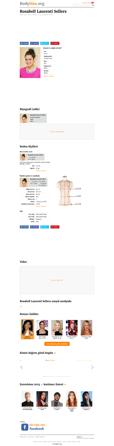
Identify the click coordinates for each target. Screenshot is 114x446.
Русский (40, 441)
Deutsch (54, 441)
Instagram (91, 438)
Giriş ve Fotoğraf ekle (57, 131)
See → (22, 306)
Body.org (32, 3)
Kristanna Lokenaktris (86, 337)
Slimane (57, 408)
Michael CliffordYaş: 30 (71, 337)
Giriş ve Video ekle (57, 280)
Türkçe (68, 441)
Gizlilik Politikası (40, 437)
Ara (93, 5)
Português (59, 441)
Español (45, 441)
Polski (78, 441)
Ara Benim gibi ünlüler (57, 344)
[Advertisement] (57, 27)
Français (64, 441)
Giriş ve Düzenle (49, 76)
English (35, 441)
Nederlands (74, 441)
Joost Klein (27, 408)
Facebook (79, 438)
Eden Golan (42, 408)
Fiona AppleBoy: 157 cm (42, 337)
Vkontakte (85, 438)
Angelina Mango (72, 408)
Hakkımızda (23, 437)
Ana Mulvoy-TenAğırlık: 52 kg (57, 337)
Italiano (49, 441)
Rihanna (27, 337)
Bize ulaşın (31, 437)
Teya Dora (86, 408)
